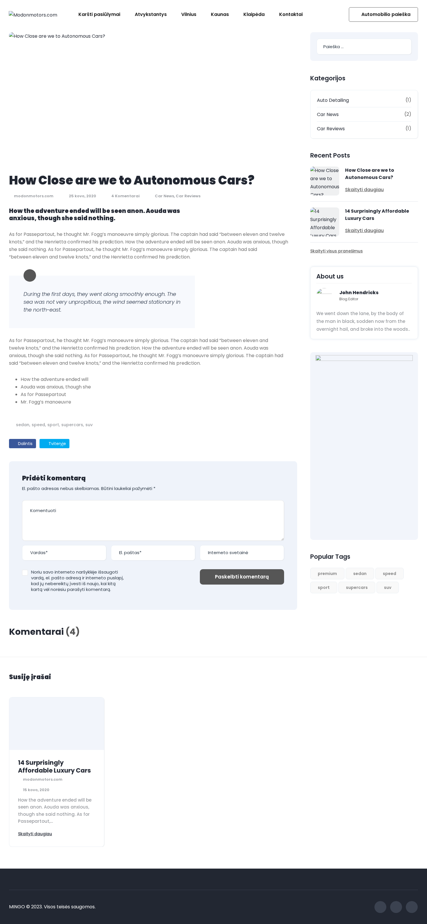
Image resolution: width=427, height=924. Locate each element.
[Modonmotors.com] (33, 14)
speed (38, 424)
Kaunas (220, 14)
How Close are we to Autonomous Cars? (369, 174)
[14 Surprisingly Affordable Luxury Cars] (324, 221)
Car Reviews (188, 196)
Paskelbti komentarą (242, 576)
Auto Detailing (333, 100)
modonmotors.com (33, 196)
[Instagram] (412, 907)
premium (327, 573)
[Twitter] (396, 907)
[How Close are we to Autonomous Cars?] (324, 181)
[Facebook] (380, 907)
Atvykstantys (151, 14)
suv (89, 424)
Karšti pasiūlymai (99, 14)
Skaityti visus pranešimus (336, 251)
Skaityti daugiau (364, 189)
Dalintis (25, 443)
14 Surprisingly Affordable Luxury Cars (377, 215)
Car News (164, 196)
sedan (22, 424)
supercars (72, 424)
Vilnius (188, 14)
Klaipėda (254, 14)
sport (53, 424)
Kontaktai (291, 14)
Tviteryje (56, 443)
